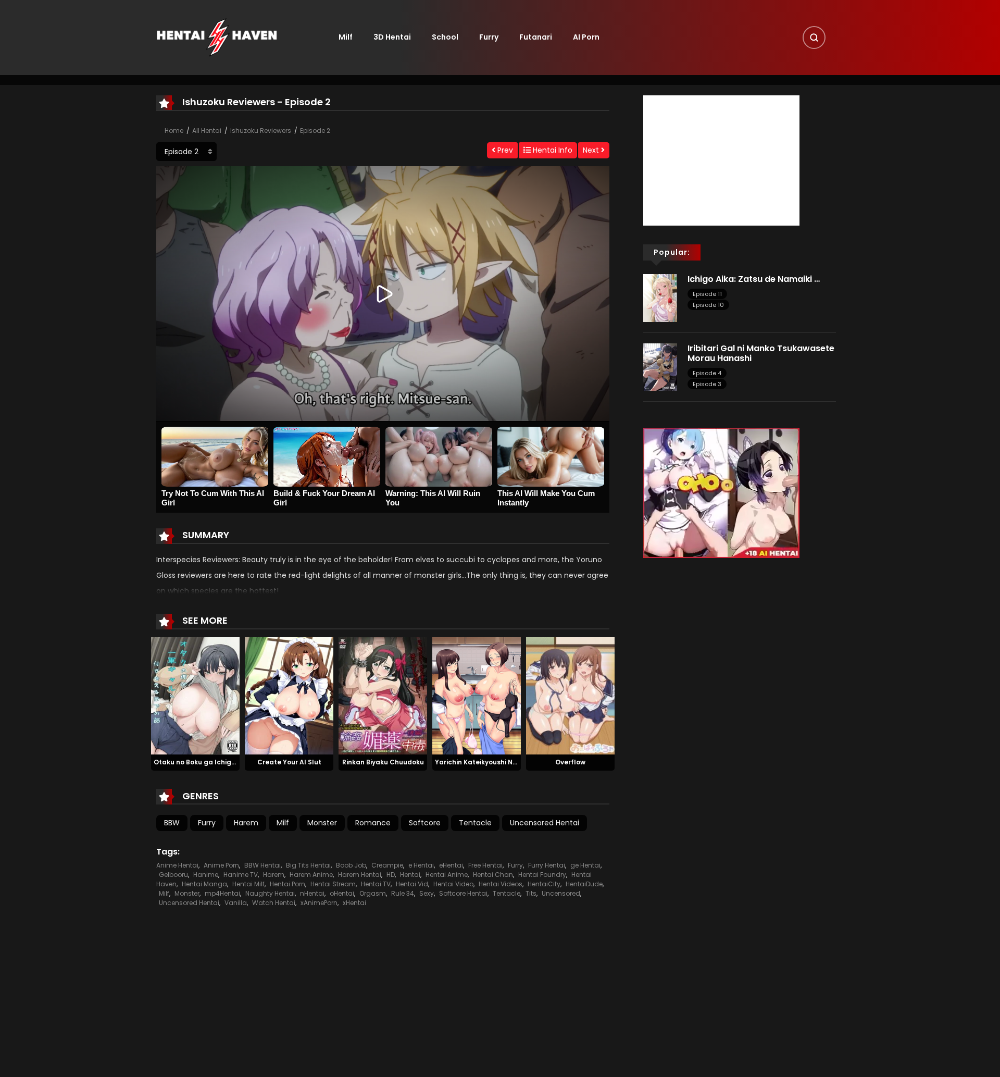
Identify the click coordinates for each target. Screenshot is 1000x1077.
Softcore (425, 823)
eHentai (451, 865)
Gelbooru (173, 874)
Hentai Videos (500, 884)
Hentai (410, 874)
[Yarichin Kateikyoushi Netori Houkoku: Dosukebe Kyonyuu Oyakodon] (476, 695)
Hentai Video (453, 884)
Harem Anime (311, 874)
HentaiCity (544, 884)
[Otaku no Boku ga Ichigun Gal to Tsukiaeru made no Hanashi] (195, 695)
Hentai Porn (287, 884)
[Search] (814, 37)
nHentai (312, 893)
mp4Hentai (222, 893)
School (445, 37)
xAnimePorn (319, 902)
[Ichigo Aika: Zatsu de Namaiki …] (660, 297)
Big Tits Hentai (308, 865)
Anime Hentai (177, 865)
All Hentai (206, 130)
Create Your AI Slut (289, 762)
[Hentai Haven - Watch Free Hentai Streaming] (216, 37)
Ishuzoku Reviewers (260, 130)
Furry (488, 37)
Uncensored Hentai (544, 823)
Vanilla (235, 902)
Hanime (205, 874)
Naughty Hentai (270, 893)
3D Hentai (392, 37)
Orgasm (372, 893)
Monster (322, 823)
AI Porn (586, 37)
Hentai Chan (493, 874)
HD (390, 874)
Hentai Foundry (542, 874)
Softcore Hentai (463, 893)
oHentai (342, 893)
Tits (531, 893)
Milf (346, 37)
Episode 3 (707, 384)
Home (174, 130)
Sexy (426, 893)
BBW (172, 823)
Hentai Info (551, 150)
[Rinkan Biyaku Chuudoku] (383, 695)
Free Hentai (485, 865)
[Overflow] (570, 695)
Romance (373, 823)
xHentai (354, 902)
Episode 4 (707, 373)
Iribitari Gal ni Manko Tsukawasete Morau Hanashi (761, 353)
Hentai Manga (204, 884)
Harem (246, 823)
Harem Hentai (359, 874)
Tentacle (475, 823)
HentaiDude (584, 884)
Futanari (535, 37)
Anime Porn (221, 865)
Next (592, 150)
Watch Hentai (273, 902)
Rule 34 (402, 893)
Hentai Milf (248, 884)
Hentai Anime (447, 874)
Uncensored (561, 893)
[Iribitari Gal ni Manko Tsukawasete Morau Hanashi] (660, 366)
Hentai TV (376, 884)
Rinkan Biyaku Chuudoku (383, 762)
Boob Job (351, 865)
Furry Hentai (546, 865)
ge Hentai (585, 865)
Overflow (570, 762)
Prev (504, 150)
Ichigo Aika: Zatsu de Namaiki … (754, 279)
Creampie (387, 865)
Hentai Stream (333, 884)
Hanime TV (240, 874)
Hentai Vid (412, 884)
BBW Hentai (262, 865)
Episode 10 (708, 305)
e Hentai (421, 865)
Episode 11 (707, 294)
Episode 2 (315, 130)
